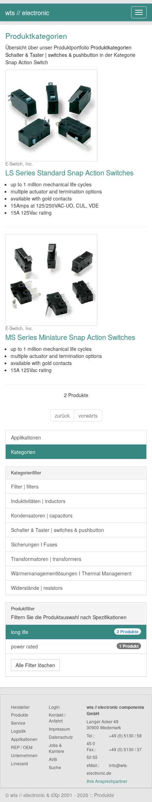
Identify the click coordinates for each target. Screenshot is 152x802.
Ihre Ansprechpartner (107, 781)
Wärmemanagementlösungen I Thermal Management (71, 573)
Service (18, 723)
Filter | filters (25, 486)
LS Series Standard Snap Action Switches (69, 172)
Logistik (18, 731)
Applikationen (26, 437)
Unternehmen (24, 755)
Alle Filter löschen (35, 665)
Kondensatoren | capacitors (41, 515)
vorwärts (88, 415)
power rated (75, 646)
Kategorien (23, 451)
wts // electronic (27, 12)
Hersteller (20, 707)
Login (54, 707)
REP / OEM (22, 747)
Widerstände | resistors (37, 587)
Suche (55, 767)
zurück (62, 415)
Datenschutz (61, 737)
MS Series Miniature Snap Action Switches (70, 337)
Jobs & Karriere (56, 748)
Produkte (19, 715)
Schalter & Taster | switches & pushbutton (51, 54)
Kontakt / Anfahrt (57, 718)
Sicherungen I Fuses (34, 544)
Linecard (19, 763)
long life (75, 631)
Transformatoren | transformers (46, 558)
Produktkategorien (110, 47)
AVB (53, 759)
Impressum (59, 729)
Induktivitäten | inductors (38, 500)
